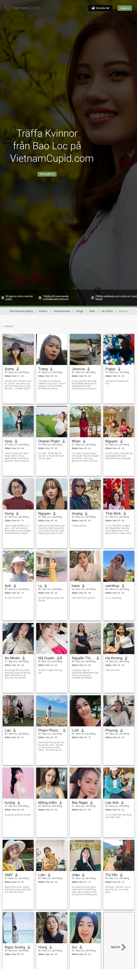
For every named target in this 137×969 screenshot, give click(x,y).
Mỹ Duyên (46, 658)
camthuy (112, 586)
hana (76, 586)
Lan (8, 730)
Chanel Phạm (49, 441)
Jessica (78, 369)
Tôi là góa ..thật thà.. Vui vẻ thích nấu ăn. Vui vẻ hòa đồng (118, 889)
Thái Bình (113, 513)
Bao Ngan (80, 802)
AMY (9, 875)
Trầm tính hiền (112, 670)
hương (10, 802)
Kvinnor (43, 311)
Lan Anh (112, 802)
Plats (92, 311)
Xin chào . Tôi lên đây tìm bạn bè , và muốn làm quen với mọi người (51, 456)
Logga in (125, 8)
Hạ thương (113, 658)
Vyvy (8, 441)
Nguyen (111, 441)
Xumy (9, 369)
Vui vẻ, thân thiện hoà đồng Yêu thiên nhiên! (118, 816)
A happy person (79, 525)
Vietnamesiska (62, 311)
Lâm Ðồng (107, 311)
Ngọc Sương (15, 947)
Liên (41, 875)
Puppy (110, 369)
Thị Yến (111, 875)
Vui (74, 947)
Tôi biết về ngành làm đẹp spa (50, 671)
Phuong (111, 730)
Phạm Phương (49, 730)
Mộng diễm (47, 802)
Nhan (76, 441)
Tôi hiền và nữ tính (13, 598)
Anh (8, 586)
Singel (79, 311)
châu (76, 875)
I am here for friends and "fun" (116, 382)
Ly (40, 586)
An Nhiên (12, 658)
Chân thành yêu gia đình (83, 598)
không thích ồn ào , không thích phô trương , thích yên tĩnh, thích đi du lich (18, 889)
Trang (43, 369)
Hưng (9, 513)
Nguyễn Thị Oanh (83, 658)
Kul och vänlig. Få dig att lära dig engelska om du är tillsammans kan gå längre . (119, 456)
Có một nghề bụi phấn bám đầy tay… (51, 599)
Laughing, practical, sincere (18, 815)
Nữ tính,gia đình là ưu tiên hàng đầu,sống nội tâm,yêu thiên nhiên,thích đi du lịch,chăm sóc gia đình (18, 674)
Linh (75, 730)
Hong (42, 947)
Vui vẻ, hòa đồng (113, 598)
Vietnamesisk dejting (21, 311)
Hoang (77, 513)
